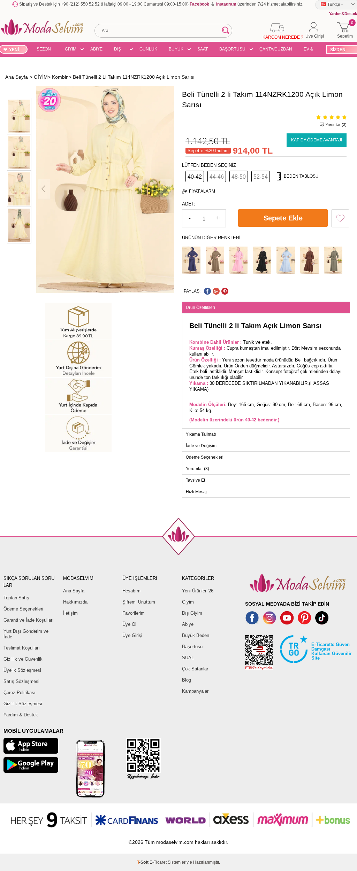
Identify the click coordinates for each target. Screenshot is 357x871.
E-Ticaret (158, 862)
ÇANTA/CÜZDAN (275, 49)
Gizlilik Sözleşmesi (22, 703)
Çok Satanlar (195, 668)
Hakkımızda (75, 602)
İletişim (70, 613)
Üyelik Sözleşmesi (22, 670)
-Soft (143, 862)
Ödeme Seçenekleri (23, 609)
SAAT (202, 49)
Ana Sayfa (73, 590)
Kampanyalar (195, 691)
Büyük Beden (195, 635)
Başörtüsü (192, 646)
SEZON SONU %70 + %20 (44, 50)
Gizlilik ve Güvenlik (23, 659)
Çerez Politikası (19, 692)
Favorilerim (133, 613)
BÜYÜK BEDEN (176, 50)
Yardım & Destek (20, 714)
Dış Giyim (192, 613)
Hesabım (131, 590)
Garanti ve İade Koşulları (28, 620)
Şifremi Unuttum (138, 602)
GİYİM (70, 49)
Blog (186, 680)
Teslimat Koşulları (21, 648)
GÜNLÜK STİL (148, 50)
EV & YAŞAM (311, 50)
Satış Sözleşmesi (21, 681)
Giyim (188, 602)
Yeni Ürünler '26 (197, 590)
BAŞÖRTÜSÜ (232, 49)
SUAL (188, 657)
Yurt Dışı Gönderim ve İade (25, 634)
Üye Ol (129, 624)
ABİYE (96, 49)
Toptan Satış (16, 597)
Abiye (187, 624)
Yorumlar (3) (336, 125)
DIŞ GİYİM (120, 50)
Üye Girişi (132, 635)
